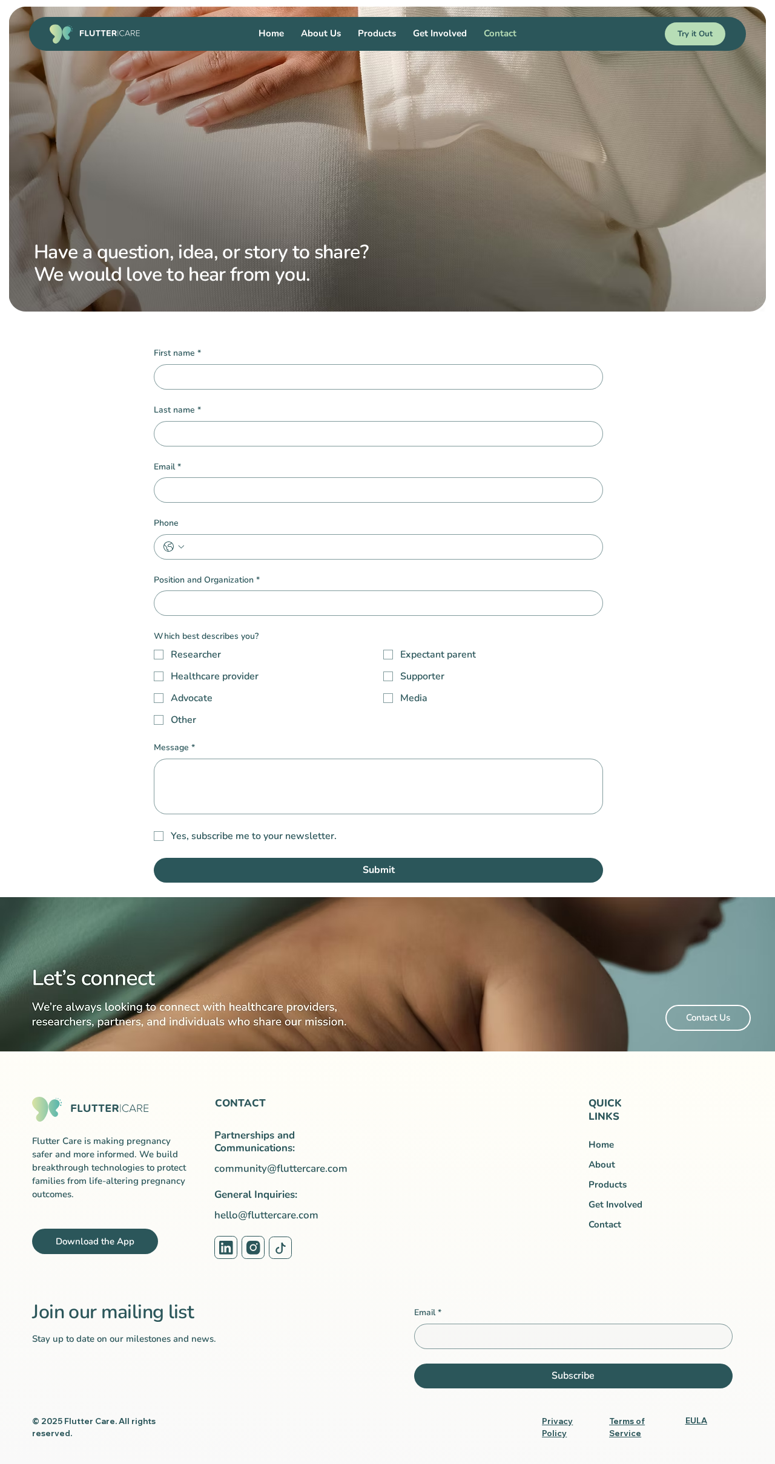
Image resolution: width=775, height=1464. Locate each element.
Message (174, 747)
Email (167, 466)
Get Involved (615, 1204)
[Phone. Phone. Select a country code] (174, 547)
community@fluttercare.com (281, 1168)
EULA (696, 1420)
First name (177, 353)
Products (608, 1184)
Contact (605, 1224)
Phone (166, 523)
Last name (177, 410)
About (602, 1164)
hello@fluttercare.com (266, 1215)
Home (601, 1145)
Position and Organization (207, 580)
